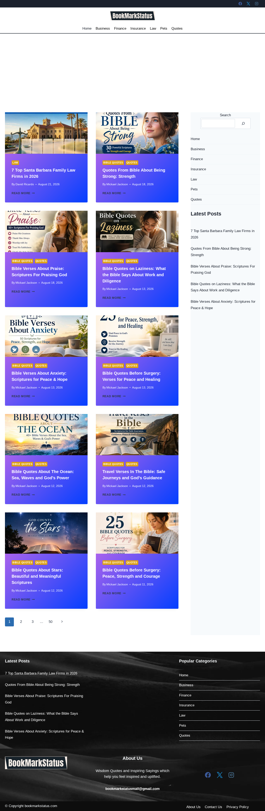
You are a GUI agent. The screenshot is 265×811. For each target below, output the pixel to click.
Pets (163, 28)
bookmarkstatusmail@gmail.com (132, 789)
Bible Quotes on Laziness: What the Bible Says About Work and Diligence (134, 274)
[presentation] (46, 133)
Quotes (177, 28)
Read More (23, 193)
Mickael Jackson (117, 184)
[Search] (243, 123)
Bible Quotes (113, 162)
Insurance (138, 28)
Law (153, 28)
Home (87, 28)
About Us (193, 807)
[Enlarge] (62, 762)
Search (225, 115)
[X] (248, 3)
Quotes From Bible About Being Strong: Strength (42, 685)
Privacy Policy (237, 807)
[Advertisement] (132, 65)
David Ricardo (25, 184)
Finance (120, 28)
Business (103, 28)
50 (50, 622)
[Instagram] (256, 3)
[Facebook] (240, 3)
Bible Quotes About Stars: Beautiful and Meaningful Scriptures (37, 576)
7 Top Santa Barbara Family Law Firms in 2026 (41, 673)
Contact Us (213, 807)
